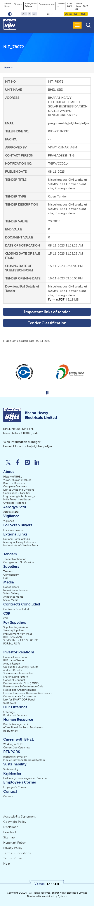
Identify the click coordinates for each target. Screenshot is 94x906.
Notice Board (7, 4)
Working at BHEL (13, 744)
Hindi (50, 14)
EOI (5, 578)
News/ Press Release (15, 590)
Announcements (13, 596)
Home (7, 67)
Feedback (10, 832)
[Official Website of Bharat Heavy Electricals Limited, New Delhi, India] (10, 24)
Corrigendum (11, 574)
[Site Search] (88, 24)
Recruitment (10, 730)
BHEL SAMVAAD (12, 637)
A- (34, 13)
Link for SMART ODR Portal (19, 699)
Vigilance (8, 520)
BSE (75, 14)
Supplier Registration (15, 627)
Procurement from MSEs (17, 633)
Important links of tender (47, 312)
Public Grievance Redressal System (24, 760)
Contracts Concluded (16, 609)
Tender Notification (14, 559)
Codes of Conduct (14, 680)
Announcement (46, 4)
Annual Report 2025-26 (82, 6)
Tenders (18, 4)
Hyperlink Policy (14, 842)
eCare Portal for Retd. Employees (23, 727)
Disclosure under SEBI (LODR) (20, 683)
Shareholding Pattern (15, 676)
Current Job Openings (16, 747)
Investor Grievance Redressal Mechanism (27, 693)
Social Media (10, 600)
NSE (83, 14)
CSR (5, 618)
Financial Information (15, 657)
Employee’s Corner (14, 787)
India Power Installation (17, 499)
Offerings (8, 712)
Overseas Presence (14, 502)
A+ (24, 13)
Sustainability (11, 769)
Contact (8, 796)
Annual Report (11, 663)
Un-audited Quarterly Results (20, 666)
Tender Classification (47, 323)
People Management (15, 724)
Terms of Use (12, 858)
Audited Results (12, 670)
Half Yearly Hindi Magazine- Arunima (25, 778)
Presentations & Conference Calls (23, 686)
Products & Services (15, 715)
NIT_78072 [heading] (13, 47)
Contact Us (60, 4)
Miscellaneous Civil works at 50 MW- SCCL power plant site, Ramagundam (67, 292)
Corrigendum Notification (18, 562)
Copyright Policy (14, 821)
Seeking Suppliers (13, 630)
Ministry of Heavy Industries (19, 542)
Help (6, 863)
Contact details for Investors (19, 696)
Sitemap (9, 837)
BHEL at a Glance (13, 660)
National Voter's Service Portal (20, 545)
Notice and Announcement (19, 689)
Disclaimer (10, 827)
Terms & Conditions (17, 853)
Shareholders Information (18, 673)
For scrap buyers (13, 530)
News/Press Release (31, 4)
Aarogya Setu (11, 511)
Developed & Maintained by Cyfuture (47, 896)
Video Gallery (11, 593)
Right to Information (15, 756)
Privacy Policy (12, 848)
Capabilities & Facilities (16, 493)
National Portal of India (16, 539)
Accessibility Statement (19, 816)
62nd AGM (69, 4)
